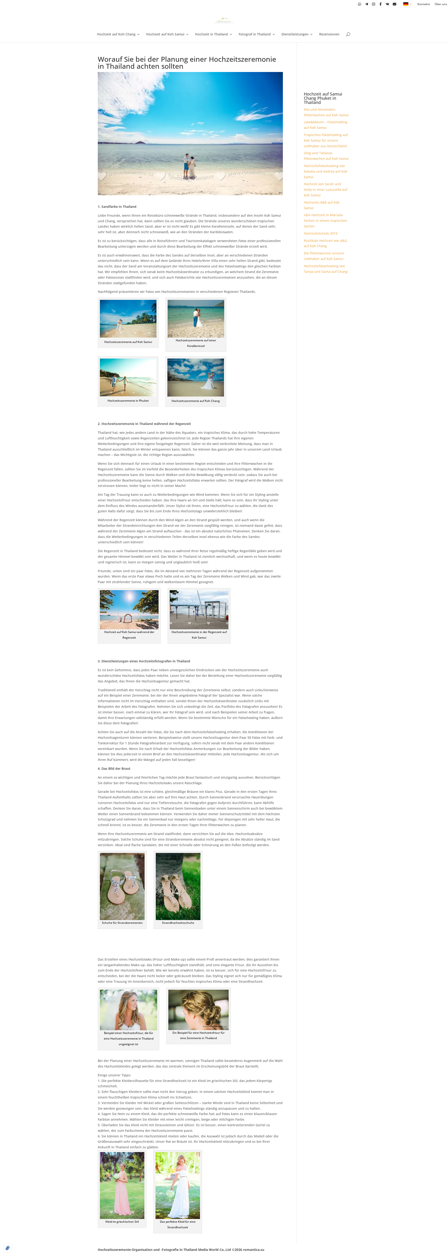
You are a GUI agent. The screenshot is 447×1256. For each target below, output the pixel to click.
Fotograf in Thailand (255, 34)
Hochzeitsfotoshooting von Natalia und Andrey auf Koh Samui (325, 171)
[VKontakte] (387, 4)
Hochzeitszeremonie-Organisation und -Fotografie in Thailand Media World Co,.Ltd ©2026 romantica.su (181, 1249)
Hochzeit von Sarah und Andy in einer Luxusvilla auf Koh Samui (325, 189)
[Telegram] (366, 4)
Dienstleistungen (294, 34)
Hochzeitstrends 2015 (321, 233)
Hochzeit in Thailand (211, 34)
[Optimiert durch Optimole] (8, 1248)
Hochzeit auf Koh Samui (165, 34)
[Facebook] (380, 4)
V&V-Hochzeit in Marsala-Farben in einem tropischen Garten (325, 220)
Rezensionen (329, 34)
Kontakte (423, 4)
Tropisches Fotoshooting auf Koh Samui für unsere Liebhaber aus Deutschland (326, 140)
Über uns (441, 4)
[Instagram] (373, 4)
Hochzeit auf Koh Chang (116, 34)
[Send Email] (394, 4)
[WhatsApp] (359, 4)
